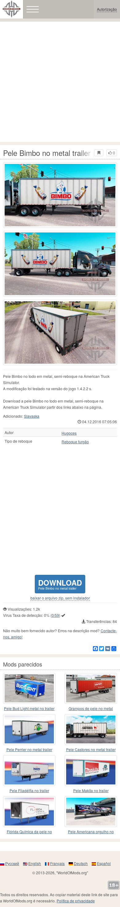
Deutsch (81, 863)
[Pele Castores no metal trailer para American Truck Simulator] (91, 729)
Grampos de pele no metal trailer (91, 709)
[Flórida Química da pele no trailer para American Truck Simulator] (29, 811)
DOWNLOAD (60, 584)
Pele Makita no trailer (91, 790)
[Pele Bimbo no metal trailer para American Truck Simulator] (60, 195)
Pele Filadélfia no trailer (29, 790)
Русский (12, 863)
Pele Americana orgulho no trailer (91, 832)
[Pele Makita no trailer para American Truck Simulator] (91, 770)
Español (104, 863)
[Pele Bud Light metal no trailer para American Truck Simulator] (29, 688)
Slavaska (31, 416)
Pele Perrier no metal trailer (29, 749)
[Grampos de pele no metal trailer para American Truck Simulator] (91, 688)
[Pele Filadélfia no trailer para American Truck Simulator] (29, 770)
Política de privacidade (76, 900)
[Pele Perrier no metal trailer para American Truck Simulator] (29, 729)
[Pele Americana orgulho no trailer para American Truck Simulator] (91, 811)
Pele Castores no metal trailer (91, 749)
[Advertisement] (60, 82)
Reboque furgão (75, 441)
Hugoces (69, 433)
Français (57, 863)
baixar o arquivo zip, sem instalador (60, 598)
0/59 (55, 615)
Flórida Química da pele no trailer (29, 832)
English (34, 863)
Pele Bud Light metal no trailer (29, 708)
